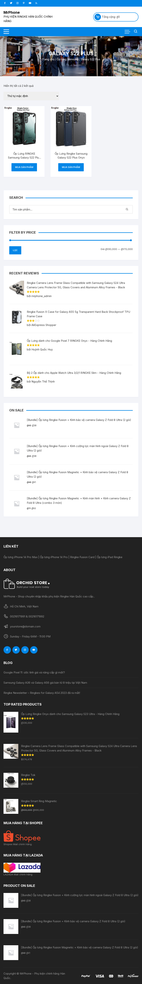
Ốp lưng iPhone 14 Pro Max (21, 557)
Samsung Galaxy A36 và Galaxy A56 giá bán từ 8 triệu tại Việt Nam (45, 682)
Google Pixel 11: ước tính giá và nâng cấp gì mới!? (34, 672)
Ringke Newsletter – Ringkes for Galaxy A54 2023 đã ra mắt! (42, 693)
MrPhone (12, 12)
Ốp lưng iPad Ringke (109, 557)
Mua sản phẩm (24, 167)
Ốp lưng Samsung (67, 59)
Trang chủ (48, 59)
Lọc (15, 250)
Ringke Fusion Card (82, 557)
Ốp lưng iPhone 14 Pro (54, 557)
